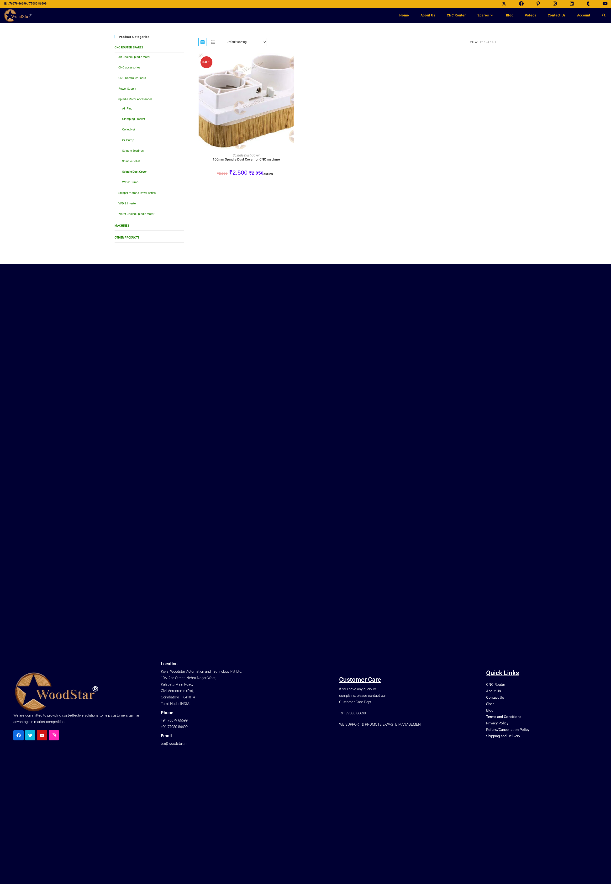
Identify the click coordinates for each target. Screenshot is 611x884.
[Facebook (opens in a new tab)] (521, 3)
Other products (127, 237)
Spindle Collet (131, 161)
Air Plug (127, 108)
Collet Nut (128, 129)
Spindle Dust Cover (134, 171)
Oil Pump (128, 140)
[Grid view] (202, 42)
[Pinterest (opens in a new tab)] (538, 3)
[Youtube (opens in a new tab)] (601, 3)
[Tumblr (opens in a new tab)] (588, 3)
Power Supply (127, 88)
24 (487, 42)
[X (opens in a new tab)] (504, 3)
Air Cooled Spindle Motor (134, 57)
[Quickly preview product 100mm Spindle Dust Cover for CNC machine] (293, 62)
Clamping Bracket (133, 119)
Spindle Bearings (133, 150)
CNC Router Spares (129, 47)
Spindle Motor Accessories (135, 99)
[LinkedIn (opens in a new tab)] (571, 3)
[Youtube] (42, 735)
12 (481, 42)
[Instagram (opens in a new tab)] (554, 3)
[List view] (213, 42)
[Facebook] (18, 735)
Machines (122, 225)
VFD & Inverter (127, 203)
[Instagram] (54, 735)
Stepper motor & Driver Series (137, 193)
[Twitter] (30, 735)
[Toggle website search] (603, 15)
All (494, 42)
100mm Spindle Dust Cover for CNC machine (246, 159)
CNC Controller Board (132, 78)
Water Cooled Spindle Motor (136, 214)
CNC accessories (129, 67)
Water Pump (130, 182)
